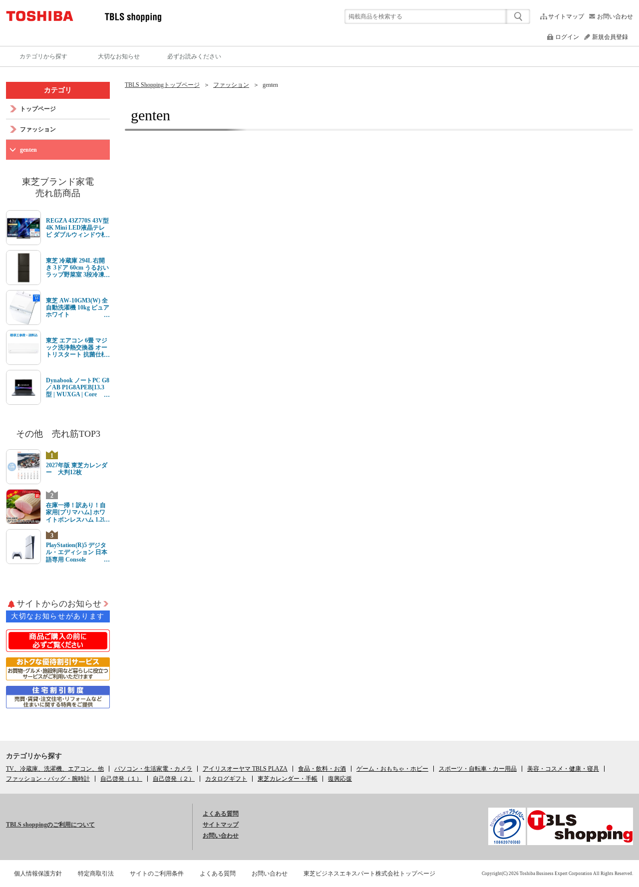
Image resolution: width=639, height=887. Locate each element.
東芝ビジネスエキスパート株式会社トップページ (369, 873)
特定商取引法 (96, 873)
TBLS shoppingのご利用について (50, 824)
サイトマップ (566, 16)
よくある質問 (221, 813)
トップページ (38, 108)
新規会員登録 (610, 37)
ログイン (567, 37)
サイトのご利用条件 (157, 873)
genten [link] (270, 84)
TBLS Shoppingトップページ (162, 84)
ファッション (231, 84)
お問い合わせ (615, 16)
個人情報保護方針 (38, 873)
